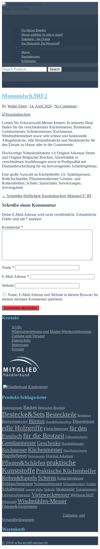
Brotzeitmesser (15, 421)
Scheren (47, 477)
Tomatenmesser (86, 489)
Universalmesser (16, 495)
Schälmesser (13, 488)
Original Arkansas (59, 456)
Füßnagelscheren (76, 437)
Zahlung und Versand (28, 336)
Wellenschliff (82, 495)
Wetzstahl (9, 502)
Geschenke (49, 443)
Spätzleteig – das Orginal (35, 39)
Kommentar (12, 227)
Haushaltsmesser (73, 443)
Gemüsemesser (19, 443)
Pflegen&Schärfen (23, 463)
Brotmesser (84, 415)
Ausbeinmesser (12, 408)
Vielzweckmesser (50, 495)
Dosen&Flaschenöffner (59, 422)
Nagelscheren (14, 455)
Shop (15, 47)
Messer (25, 52)
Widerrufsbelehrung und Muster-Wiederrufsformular (52, 331)
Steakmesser (65, 489)
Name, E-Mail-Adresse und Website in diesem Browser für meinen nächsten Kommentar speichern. (50, 297)
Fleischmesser (56, 428)
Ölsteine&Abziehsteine (19, 506)
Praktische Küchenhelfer (66, 470)
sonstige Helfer (34, 489)
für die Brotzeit (43, 435)
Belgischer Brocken (51, 408)
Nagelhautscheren (75, 450)
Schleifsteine (28, 61)
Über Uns (17, 21)
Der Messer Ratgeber (33, 30)
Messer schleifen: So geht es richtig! (42, 34)
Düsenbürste (83, 421)
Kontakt (18, 349)
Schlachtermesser (70, 478)
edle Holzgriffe (22, 428)
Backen (30, 407)
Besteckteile (61, 414)
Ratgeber (17, 26)
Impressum (20, 345)
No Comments (65, 106)
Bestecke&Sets (23, 414)
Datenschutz (21, 340)
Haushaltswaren (30, 56)
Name (8, 267)
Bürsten (37, 421)
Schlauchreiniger (17, 483)
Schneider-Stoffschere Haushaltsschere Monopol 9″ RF (47, 196)
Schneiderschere (74, 484)
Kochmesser (14, 450)
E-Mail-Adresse (15, 276)
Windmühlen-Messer (42, 501)
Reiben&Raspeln (19, 478)
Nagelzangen (36, 456)
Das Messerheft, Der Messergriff (40, 43)
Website (8, 285)
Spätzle (49, 489)
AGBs (17, 327)
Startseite (17, 17)
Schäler (91, 484)
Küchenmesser (45, 449)
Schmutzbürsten (48, 483)
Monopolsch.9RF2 (24, 96)
